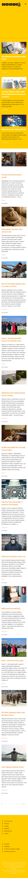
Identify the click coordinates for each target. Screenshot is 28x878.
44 (17, 804)
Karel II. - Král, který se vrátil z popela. (13, 660)
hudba (3, 473)
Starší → (23, 804)
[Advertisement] (14, 21)
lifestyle (3, 200)
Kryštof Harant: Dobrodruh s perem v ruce (14, 556)
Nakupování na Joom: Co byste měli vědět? (14, 129)
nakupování (4, 72)
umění (3, 579)
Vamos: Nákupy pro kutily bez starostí (13, 767)
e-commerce (5, 109)
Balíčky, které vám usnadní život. (11, 608)
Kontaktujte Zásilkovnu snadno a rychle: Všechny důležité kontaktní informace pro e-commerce (14, 94)
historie (3, 363)
